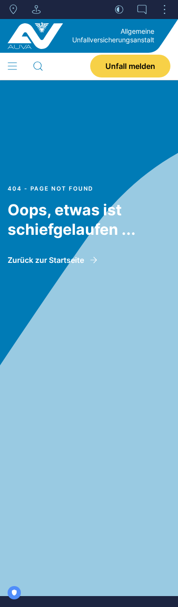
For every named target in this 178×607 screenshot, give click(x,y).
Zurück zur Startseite (46, 260)
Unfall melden (130, 66)
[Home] (35, 35)
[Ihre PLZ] (13, 9)
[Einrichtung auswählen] (36, 9)
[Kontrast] (119, 9)
